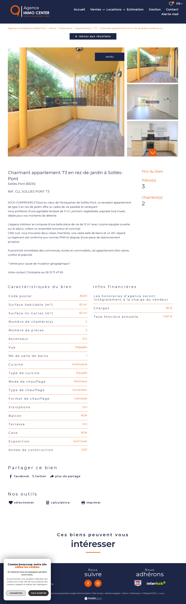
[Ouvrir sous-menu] (103, 9)
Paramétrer (16, 593)
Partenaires (135, 593)
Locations (113, 9)
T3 (95, 28)
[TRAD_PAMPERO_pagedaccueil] (29, 16)
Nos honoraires (84, 593)
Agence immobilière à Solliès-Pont (27, 28)
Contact (172, 9)
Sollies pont (65, 28)
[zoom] (66, 155)
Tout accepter (38, 593)
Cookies (161, 593)
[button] (152, 152)
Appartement (83, 28)
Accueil (79, 9)
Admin (125, 593)
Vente (52, 28)
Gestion (155, 9)
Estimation (135, 9)
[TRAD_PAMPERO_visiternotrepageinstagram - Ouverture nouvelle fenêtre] (98, 583)
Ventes (95, 9)
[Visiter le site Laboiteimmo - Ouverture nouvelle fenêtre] (93, 599)
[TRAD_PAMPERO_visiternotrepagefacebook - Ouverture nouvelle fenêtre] (88, 583)
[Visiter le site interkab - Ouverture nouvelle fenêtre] (155, 583)
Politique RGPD (149, 593)
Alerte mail (169, 14)
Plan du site (98, 593)
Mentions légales (112, 593)
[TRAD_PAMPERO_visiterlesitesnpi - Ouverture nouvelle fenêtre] (138, 583)
